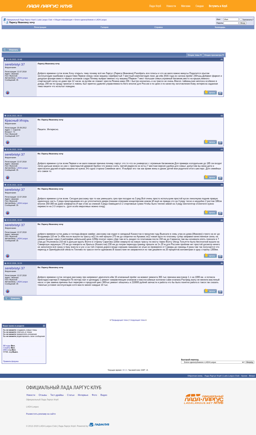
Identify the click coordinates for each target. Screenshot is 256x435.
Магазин (185, 6)
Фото (94, 395)
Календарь (220, 27)
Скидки (200, 6)
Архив (244, 376)
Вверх (252, 376)
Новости (171, 6)
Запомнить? (248, 20)
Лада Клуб (155, 6)
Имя (218, 19)
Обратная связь (195, 376)
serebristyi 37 (15, 64)
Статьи (70, 395)
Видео (103, 395)
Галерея (104, 27)
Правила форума (10, 361)
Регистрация (40, 27)
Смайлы (6, 348)
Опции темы (194, 55)
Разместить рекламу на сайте (41, 414)
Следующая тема (137, 320)
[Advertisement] (128, 39)
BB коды (6, 346)
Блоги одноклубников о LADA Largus (91, 20)
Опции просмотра (213, 55)
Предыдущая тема (119, 320)
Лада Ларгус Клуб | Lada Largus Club (221, 376)
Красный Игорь (17, 120)
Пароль (219, 23)
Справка (158, 27)
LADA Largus (22, 78)
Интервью (83, 395)
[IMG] (5, 350)
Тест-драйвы (57, 395)
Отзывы (43, 395)
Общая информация (63, 20)
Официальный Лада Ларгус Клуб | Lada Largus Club (29, 20)
